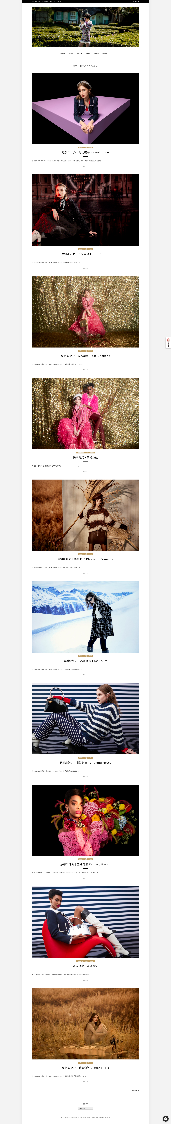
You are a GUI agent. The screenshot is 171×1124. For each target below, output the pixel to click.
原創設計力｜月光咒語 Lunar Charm (86, 254)
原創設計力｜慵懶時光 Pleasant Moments (85, 559)
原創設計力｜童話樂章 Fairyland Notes (85, 762)
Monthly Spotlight (82, 452)
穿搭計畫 (79, 53)
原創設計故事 (82, 147)
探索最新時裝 (44, 1)
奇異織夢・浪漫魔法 (85, 966)
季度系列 (52, 1)
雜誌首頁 (62, 53)
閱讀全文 (85, 166)
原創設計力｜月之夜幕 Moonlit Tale (85, 152)
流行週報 (71, 53)
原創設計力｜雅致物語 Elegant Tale (85, 1067)
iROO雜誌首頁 (36, 1)
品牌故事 (96, 53)
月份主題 (59, 1)
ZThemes (101, 1117)
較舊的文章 (135, 1090)
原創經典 (88, 53)
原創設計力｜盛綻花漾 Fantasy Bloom (85, 864)
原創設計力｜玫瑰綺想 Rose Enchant (85, 355)
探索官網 (105, 53)
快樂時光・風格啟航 (85, 457)
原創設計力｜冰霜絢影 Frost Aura (86, 661)
